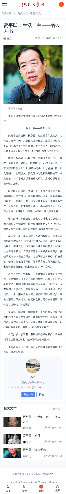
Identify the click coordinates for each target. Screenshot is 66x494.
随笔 (32, 13)
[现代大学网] (33, 4)
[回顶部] (61, 136)
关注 (28, 394)
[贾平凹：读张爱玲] (12, 453)
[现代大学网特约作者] (33, 366)
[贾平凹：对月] (12, 439)
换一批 (56, 408)
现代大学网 (47, 473)
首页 (20, 13)
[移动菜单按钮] (4, 4)
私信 (41, 394)
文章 (26, 13)
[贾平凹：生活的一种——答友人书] (12, 422)
